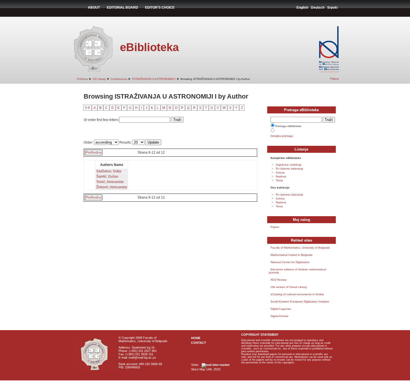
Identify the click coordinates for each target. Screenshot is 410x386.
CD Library (99, 78)
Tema (279, 180)
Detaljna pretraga (282, 135)
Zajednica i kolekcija (289, 164)
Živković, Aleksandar (111, 187)
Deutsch (317, 7)
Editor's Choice (160, 7)
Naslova (281, 176)
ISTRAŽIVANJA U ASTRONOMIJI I (154, 78)
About (94, 7)
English (302, 7)
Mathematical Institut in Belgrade (292, 254)
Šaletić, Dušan (107, 176)
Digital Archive (279, 316)
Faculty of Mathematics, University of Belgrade (300, 247)
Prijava (334, 78)
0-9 (87, 108)
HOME (195, 338)
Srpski (332, 7)
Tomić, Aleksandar (110, 182)
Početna (82, 78)
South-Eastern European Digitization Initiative (300, 301)
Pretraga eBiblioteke (288, 126)
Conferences (119, 78)
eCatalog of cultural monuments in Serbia (297, 294)
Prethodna (94, 152)
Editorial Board (122, 7)
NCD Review (278, 279)
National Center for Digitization (290, 262)
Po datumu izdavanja (289, 168)
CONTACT (198, 342)
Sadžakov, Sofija (108, 171)
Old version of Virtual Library (289, 287)
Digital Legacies (281, 308)
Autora (280, 172)
